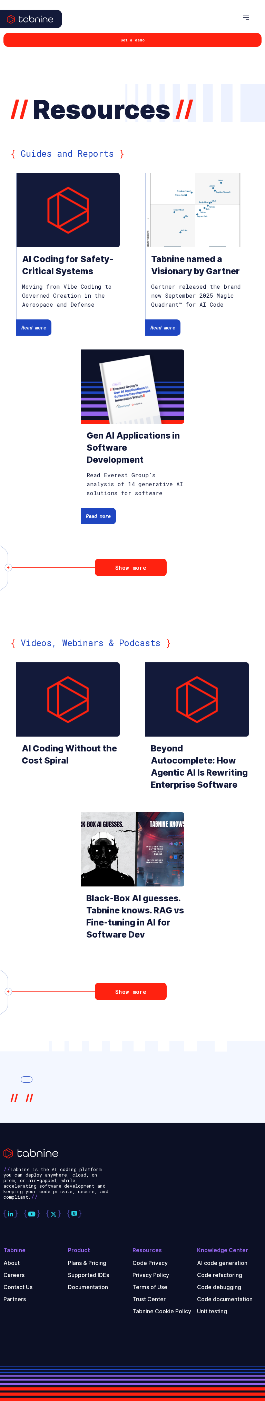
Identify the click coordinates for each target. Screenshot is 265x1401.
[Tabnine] (31, 26)
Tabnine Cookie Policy (161, 1311)
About (11, 1262)
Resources (147, 1250)
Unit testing (212, 1311)
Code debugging (219, 1287)
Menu (250, 17)
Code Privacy (150, 1262)
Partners (14, 1299)
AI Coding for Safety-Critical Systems (68, 265)
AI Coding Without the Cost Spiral (69, 754)
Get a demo (132, 39)
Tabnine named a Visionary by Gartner (195, 265)
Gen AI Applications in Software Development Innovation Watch (133, 448)
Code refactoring (219, 1275)
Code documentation (225, 1299)
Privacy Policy (150, 1275)
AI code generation (222, 1262)
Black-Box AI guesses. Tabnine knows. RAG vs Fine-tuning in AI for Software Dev (135, 916)
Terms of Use (149, 1287)
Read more (33, 327)
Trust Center (149, 1299)
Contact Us (17, 1287)
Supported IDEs (88, 1275)
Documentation (88, 1287)
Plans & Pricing (87, 1262)
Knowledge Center (222, 1250)
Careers (13, 1275)
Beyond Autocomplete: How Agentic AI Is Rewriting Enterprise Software (199, 766)
